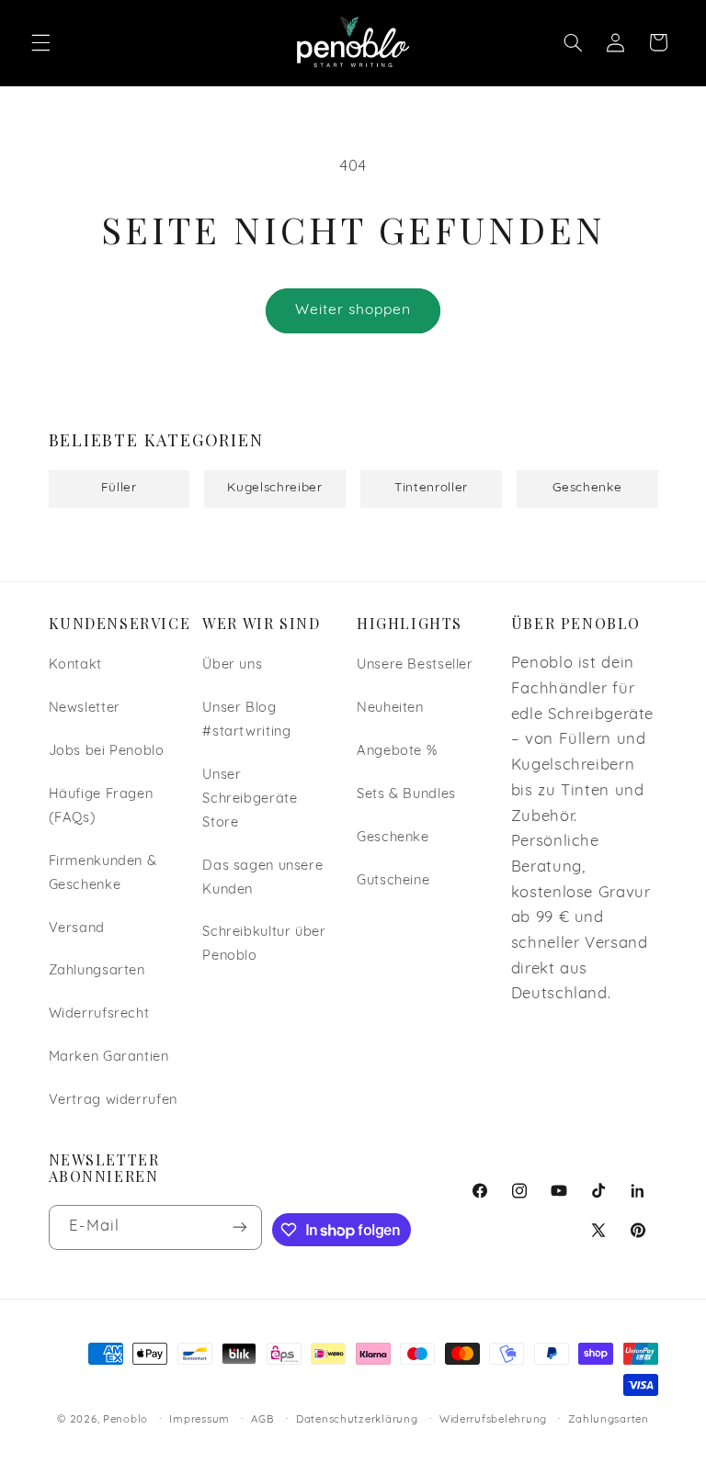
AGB (262, 1419)
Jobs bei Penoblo (107, 752)
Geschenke (393, 838)
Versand (77, 929)
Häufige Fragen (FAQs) (101, 807)
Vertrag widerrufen (113, 1101)
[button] (40, 42)
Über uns (232, 665)
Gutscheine (393, 881)
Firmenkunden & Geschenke (103, 874)
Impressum (199, 1419)
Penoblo (125, 1419)
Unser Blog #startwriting (246, 720)
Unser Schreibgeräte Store (249, 799)
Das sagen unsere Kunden (262, 878)
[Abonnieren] (240, 1227)
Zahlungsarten (97, 971)
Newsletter (84, 708)
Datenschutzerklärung (357, 1419)
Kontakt (75, 665)
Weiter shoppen (353, 310)
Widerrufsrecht (99, 1014)
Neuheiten (390, 708)
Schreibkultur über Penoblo (263, 944)
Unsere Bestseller (415, 665)
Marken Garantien (109, 1057)
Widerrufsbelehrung (493, 1419)
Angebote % (397, 752)
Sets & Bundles (406, 795)
